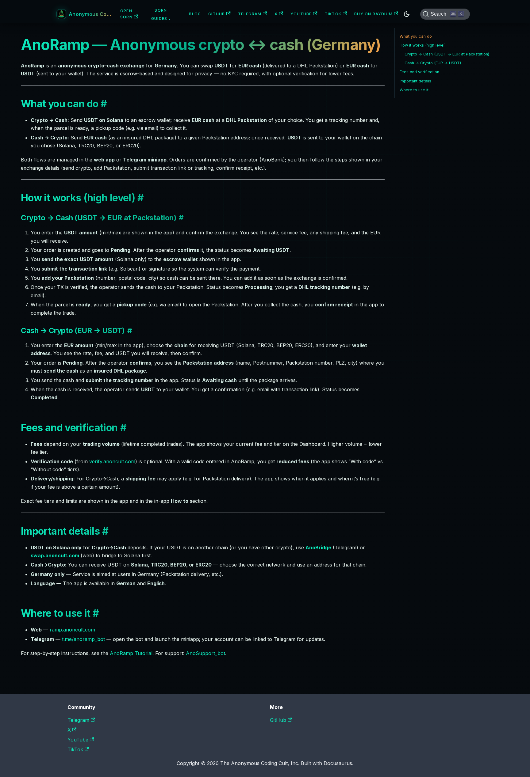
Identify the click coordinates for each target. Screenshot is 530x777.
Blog (195, 14)
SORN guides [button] (159, 14)
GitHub (216, 14)
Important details (415, 81)
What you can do (416, 36)
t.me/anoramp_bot (83, 639)
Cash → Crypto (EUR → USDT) (433, 63)
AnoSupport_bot (205, 653)
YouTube (301, 14)
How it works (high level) (423, 45)
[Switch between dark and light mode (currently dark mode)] (407, 14)
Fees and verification (419, 72)
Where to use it (414, 90)
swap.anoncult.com (55, 555)
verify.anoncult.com (112, 461)
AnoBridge (318, 547)
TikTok (333, 14)
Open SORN (126, 14)
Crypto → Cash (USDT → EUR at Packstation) (447, 54)
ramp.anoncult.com (72, 630)
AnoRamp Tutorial (131, 653)
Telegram (250, 14)
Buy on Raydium (373, 14)
